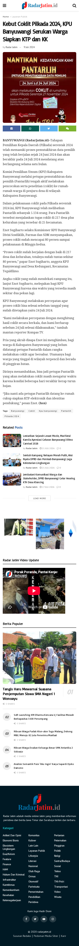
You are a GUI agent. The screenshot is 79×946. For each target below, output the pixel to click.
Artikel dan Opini (12, 835)
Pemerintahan (35, 891)
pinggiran (59, 845)
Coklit (31, 410)
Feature (7, 859)
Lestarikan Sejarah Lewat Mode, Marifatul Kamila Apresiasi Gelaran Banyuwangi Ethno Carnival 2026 (48, 439)
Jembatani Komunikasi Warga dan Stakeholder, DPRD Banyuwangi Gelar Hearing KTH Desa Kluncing (49, 478)
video (57, 891)
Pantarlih (66, 410)
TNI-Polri (59, 881)
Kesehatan (8, 895)
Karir (63, 936)
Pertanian (59, 835)
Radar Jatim (11, 47)
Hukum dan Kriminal (14, 874)
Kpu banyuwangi (48, 410)
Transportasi (61, 886)
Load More (39, 498)
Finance (7, 864)
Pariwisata (34, 886)
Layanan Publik (19, 16)
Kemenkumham (11, 890)
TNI (56, 876)
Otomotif (33, 881)
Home (6, 16)
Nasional (33, 866)
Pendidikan (34, 897)
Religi (57, 855)
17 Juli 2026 (48, 487)
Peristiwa (33, 902)
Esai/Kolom (9, 854)
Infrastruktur (9, 879)
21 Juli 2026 (48, 448)
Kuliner (32, 840)
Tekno (57, 871)
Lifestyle (33, 855)
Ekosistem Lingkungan (9, 847)
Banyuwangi (17, 410)
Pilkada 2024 (12, 416)
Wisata (57, 897)
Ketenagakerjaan (12, 900)
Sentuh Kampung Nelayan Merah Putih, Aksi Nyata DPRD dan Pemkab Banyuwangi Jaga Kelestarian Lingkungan (48, 459)
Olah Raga (34, 871)
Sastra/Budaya (62, 861)
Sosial (57, 866)
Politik (57, 850)
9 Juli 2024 (29, 47)
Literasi (32, 861)
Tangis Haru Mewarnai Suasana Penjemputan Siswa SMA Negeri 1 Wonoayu (29, 694)
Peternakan (60, 840)
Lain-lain (33, 845)
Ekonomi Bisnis (11, 840)
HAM (5, 869)
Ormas (32, 876)
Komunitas (34, 835)
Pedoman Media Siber (46, 936)
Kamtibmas (9, 884)
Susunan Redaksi (22, 936)
